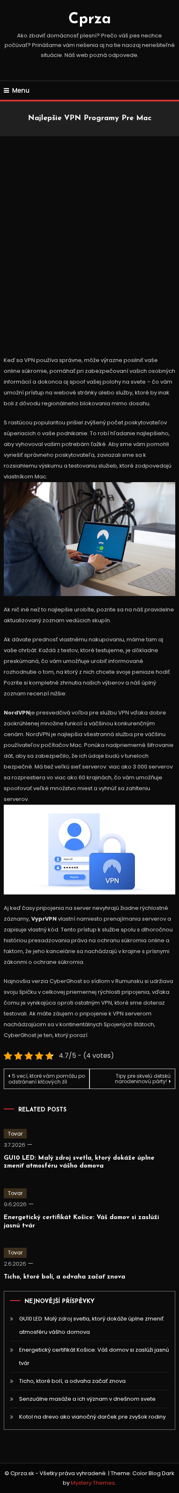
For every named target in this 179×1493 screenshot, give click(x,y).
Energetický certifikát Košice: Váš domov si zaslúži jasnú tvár (94, 1356)
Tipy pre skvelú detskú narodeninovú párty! (143, 1078)
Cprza (89, 19)
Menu (21, 90)
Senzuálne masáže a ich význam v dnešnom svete (87, 1399)
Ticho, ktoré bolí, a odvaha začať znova (64, 1277)
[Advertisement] (89, 238)
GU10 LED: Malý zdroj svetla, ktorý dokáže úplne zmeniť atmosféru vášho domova (91, 1325)
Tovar (15, 1133)
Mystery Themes (93, 1483)
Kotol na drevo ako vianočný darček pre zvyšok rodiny (92, 1417)
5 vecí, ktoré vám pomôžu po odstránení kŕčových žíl (46, 1078)
